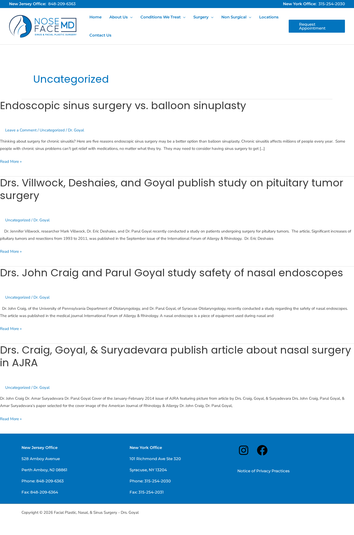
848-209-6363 (62, 3)
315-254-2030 (331, 3)
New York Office (146, 447)
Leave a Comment (21, 130)
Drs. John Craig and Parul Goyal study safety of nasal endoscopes (171, 272)
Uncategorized (52, 130)
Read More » (11, 161)
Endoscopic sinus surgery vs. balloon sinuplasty (123, 105)
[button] (130, 17)
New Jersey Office (40, 447)
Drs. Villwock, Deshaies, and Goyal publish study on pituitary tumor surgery (171, 189)
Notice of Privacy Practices (263, 470)
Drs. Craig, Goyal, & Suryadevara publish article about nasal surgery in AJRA (175, 356)
